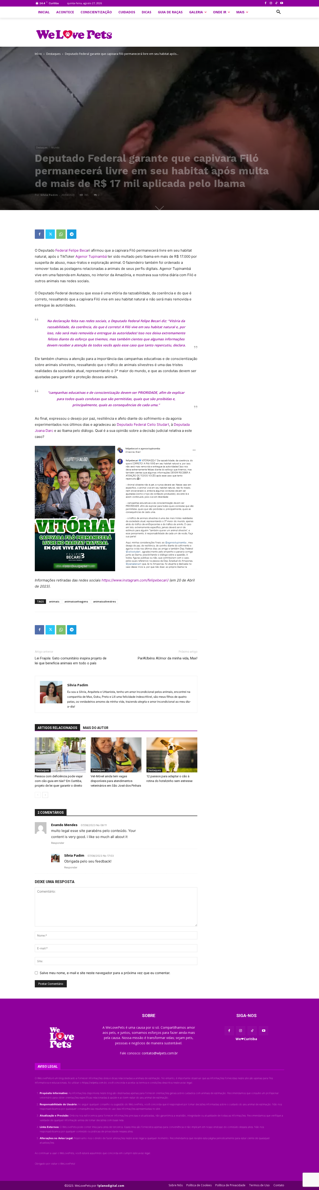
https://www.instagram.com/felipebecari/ (135, 580)
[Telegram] (71, 234)
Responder (57, 843)
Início (38, 54)
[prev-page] (38, 795)
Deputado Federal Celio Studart (143, 424)
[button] (278, 12)
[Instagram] (271, 3)
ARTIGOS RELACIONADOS (57, 728)
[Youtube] (281, 3)
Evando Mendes (64, 825)
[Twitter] (50, 234)
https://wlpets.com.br (94, 1082)
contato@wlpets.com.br (160, 1053)
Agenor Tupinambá (91, 256)
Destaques (53, 54)
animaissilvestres (104, 601)
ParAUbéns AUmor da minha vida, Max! (167, 658)
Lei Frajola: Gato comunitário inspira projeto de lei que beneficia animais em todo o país (70, 660)
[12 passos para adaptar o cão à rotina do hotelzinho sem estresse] (171, 754)
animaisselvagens (76, 601)
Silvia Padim (49, 195)
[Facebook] (265, 3)
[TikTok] (276, 3)
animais (54, 601)
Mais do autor (95, 728)
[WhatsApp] (61, 234)
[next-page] (45, 795)
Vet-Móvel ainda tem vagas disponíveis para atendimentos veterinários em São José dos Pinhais (116, 781)
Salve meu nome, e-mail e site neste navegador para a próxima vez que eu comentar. (105, 973)
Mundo (55, 147)
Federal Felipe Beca (71, 250)
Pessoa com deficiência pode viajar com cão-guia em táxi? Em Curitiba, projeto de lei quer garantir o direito (59, 781)
